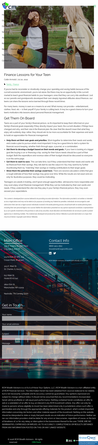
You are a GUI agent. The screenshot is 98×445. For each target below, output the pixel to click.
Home (4, 15)
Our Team (6, 26)
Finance (16, 84)
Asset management (10, 38)
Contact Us (7, 61)
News (4, 49)
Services (5, 32)
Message (15, 343)
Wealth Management (32, 38)
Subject (14, 334)
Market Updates (18, 49)
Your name (16, 314)
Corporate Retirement (54, 38)
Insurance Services (76, 38)
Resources (6, 43)
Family (9, 84)
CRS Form (36, 442)
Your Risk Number (10, 55)
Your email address (20, 324)
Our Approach (8, 20)
